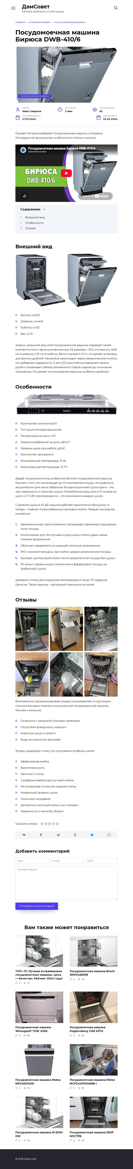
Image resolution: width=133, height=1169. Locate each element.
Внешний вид (35, 217)
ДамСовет (36, 6)
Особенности (34, 222)
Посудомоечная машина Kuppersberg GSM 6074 (87, 1029)
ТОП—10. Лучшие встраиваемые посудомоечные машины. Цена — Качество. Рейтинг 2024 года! (38, 975)
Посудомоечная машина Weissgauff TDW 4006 (33, 1029)
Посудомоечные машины (34, 96)
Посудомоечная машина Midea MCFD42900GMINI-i (92, 1081)
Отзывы (30, 228)
